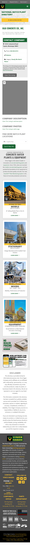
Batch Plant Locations (9, 32)
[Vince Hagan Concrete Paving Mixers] (15, 262)
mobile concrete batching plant (13, 167)
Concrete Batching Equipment (10, 535)
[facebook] (18, 478)
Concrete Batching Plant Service (16, 536)
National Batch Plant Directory (14, 13)
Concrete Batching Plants (20, 534)
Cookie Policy (20, 538)
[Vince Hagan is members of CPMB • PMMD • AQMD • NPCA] (15, 517)
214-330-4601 (9, 482)
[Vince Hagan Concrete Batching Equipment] (15, 300)
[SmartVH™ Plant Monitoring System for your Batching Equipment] (15, 355)
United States (17, 32)
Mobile (15, 207)
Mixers (15, 287)
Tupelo (3, 33)
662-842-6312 (14, 51)
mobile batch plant (8, 446)
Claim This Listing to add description (12, 121)
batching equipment (19, 448)
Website (8, 55)
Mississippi (22, 32)
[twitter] (21, 478)
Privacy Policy (13, 538)
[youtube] (25, 478)
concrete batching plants (17, 163)
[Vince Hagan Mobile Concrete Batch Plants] (15, 182)
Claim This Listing (10, 75)
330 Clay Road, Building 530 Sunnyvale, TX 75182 (8, 504)
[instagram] (19, 482)
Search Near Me (9, 146)
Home (3, 32)
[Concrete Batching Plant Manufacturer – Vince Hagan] (2, 5)
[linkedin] (23, 482)
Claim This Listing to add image (11, 129)
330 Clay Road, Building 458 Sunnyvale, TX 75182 (21, 504)
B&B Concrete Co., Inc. (13, 28)
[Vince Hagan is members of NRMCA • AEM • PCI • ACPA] (15, 523)
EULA (12, 540)
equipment (6, 165)
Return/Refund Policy (19, 540)
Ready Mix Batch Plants (10, 33)
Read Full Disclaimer (8, 70)
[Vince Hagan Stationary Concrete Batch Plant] (15, 222)
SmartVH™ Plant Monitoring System (13, 173)
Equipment (15, 325)
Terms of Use (6, 538)
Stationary (15, 247)
